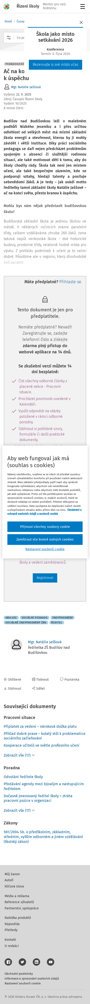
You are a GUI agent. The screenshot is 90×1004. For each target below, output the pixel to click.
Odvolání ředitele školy (23, 777)
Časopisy (22, 21)
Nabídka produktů (18, 918)
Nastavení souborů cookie (23, 983)
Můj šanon (12, 874)
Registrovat (45, 578)
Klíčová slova (14, 886)
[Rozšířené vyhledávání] (9, 37)
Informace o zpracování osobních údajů (32, 978)
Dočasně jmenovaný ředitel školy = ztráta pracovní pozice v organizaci (38, 798)
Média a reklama (17, 896)
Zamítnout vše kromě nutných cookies (45, 539)
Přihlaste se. (70, 281)
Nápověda (12, 924)
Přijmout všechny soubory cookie (45, 527)
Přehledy (11, 930)
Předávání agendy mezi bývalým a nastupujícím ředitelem (44, 786)
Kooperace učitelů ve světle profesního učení (41, 745)
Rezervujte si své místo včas (55, 64)
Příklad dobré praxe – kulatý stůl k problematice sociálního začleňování (44, 736)
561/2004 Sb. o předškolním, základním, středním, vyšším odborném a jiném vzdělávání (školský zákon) (43, 837)
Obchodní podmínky (19, 973)
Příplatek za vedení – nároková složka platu (40, 726)
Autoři (9, 880)
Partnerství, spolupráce (22, 908)
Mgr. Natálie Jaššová (26, 87)
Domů (8, 21)
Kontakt (10, 940)
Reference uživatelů (19, 902)
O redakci (12, 946)
